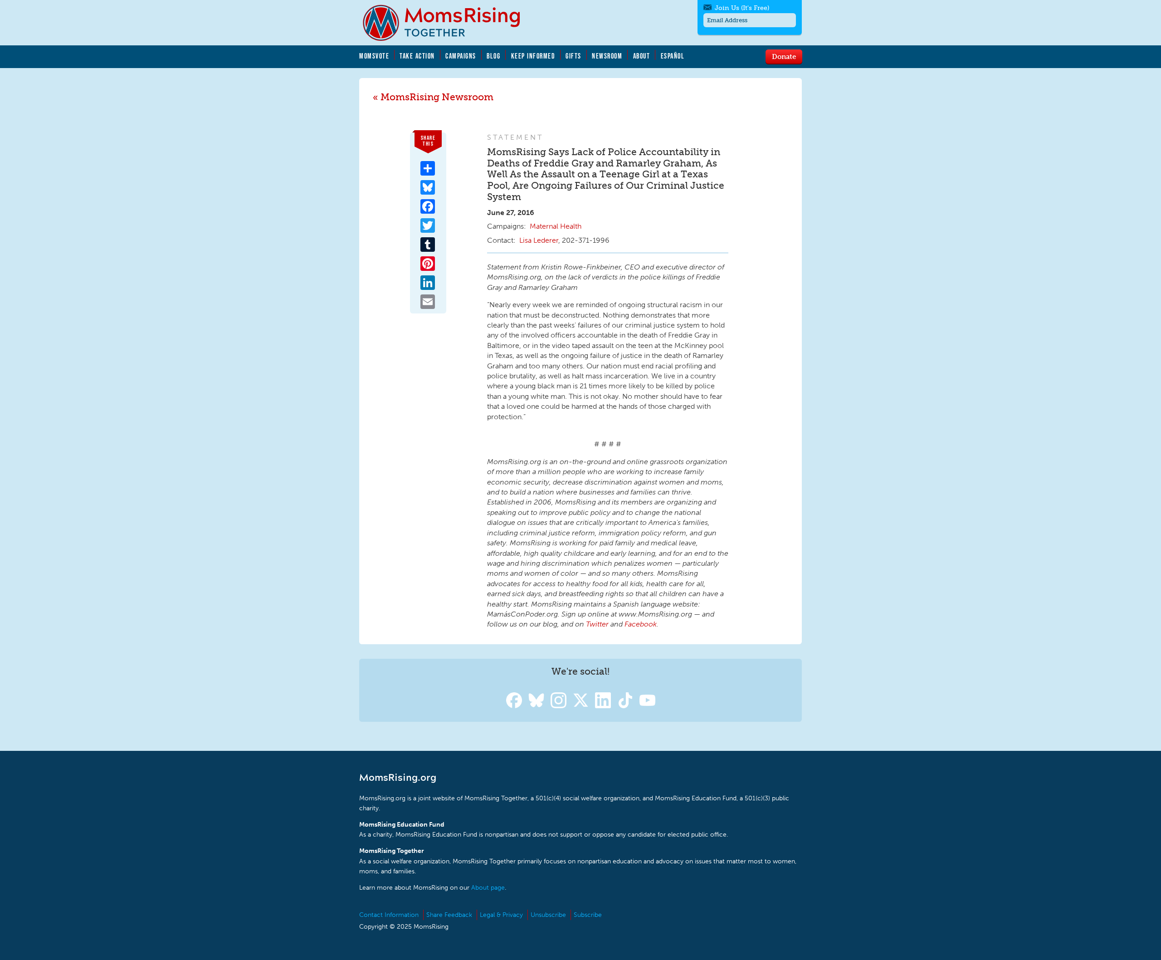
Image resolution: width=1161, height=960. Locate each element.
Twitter (597, 624)
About (641, 56)
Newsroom (607, 56)
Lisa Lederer (538, 240)
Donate (784, 56)
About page (488, 887)
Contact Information (389, 915)
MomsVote (374, 56)
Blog (493, 56)
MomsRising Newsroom (436, 97)
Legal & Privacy (501, 915)
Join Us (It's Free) (742, 8)
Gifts (573, 56)
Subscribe (588, 915)
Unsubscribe (548, 915)
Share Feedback (449, 915)
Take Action (417, 56)
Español (673, 56)
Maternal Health (555, 226)
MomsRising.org (447, 22)
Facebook (640, 624)
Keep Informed (533, 56)
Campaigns (460, 56)
